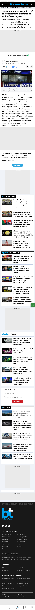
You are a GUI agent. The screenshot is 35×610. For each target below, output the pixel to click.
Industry (5, 546)
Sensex (5, 568)
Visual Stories (23, 539)
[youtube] (6, 526)
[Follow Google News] (16, 66)
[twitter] (9, 526)
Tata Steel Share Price (25, 559)
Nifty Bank (6, 570)
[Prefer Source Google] (6, 66)
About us (4, 594)
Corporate (6, 539)
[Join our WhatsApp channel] (32, 306)
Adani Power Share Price (25, 557)
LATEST (6, 408)
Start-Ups (6, 544)
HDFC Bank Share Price (9, 559)
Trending (5, 541)
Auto (20, 546)
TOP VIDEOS (13, 253)
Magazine (22, 541)
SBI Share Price (23, 583)
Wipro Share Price (24, 586)
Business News (4, 7)
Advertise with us (6, 597)
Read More (17, 165)
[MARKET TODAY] (9, 334)
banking (16, 7)
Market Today (7, 534)
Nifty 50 (21, 568)
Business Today (19, 1)
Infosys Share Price (8, 583)
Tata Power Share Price (9, 588)
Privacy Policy (21, 597)
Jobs (4, 549)
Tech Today (6, 537)
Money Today (23, 537)
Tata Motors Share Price (9, 557)
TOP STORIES (9, 196)
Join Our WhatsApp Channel (16, 55)
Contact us (20, 594)
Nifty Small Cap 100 (24, 570)
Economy (22, 534)
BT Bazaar (27, 1)
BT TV (20, 544)
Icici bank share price (9, 586)
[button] (31, 607)
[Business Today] (17, 4)
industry (11, 7)
